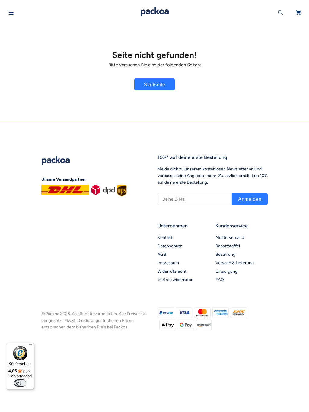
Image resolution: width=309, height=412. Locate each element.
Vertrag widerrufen (175, 279)
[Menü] (30, 346)
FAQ (219, 279)
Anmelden (249, 199)
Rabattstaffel (227, 246)
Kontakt (165, 237)
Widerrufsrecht (172, 271)
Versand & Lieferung (234, 262)
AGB (162, 254)
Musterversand (229, 237)
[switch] (20, 383)
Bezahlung (225, 254)
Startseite (154, 84)
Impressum (168, 262)
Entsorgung (226, 271)
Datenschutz (170, 246)
